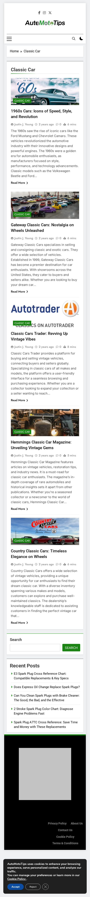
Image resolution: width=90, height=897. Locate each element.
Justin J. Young (23, 124)
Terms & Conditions (65, 843)
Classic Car (22, 101)
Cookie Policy (65, 837)
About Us (77, 823)
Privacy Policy (57, 823)
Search (16, 639)
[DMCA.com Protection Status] (45, 799)
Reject (33, 886)
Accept (15, 886)
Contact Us (65, 830)
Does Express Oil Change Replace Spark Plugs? (47, 687)
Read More (18, 183)
